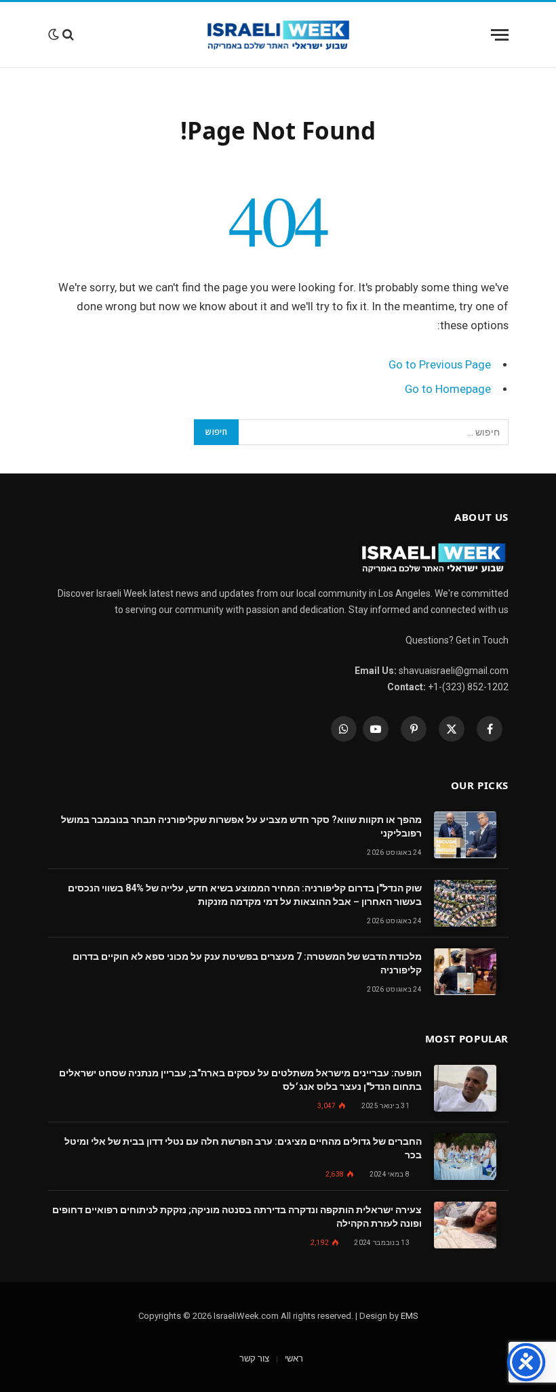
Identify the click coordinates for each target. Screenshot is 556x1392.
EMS (409, 1316)
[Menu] (500, 35)
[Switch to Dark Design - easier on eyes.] (53, 34)
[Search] (68, 35)
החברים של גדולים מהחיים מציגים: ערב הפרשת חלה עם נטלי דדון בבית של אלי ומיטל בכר (243, 1148)
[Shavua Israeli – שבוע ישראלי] (278, 35)
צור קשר (254, 1358)
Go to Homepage (448, 389)
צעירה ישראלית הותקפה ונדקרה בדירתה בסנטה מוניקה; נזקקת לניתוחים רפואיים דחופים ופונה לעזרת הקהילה (237, 1216)
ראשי (294, 1358)
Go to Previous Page (440, 364)
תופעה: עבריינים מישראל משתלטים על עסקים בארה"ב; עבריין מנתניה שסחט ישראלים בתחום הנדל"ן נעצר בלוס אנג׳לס (240, 1080)
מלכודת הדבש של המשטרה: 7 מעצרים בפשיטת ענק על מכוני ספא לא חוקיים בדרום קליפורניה (247, 963)
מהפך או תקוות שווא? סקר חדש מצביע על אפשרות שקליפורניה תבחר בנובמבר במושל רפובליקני (241, 826)
